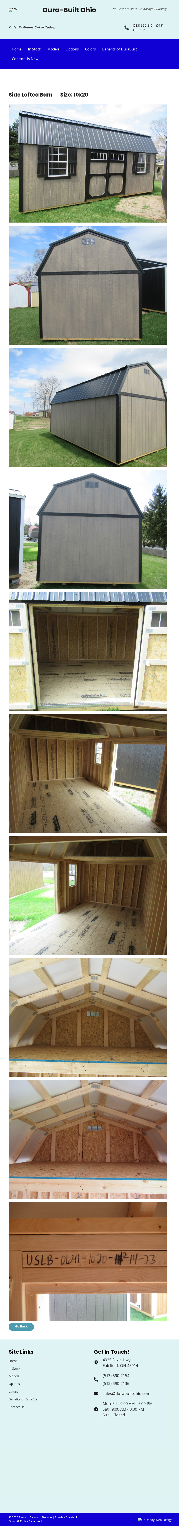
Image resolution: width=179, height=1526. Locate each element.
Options (72, 49)
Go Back (21, 1326)
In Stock (34, 49)
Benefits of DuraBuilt (119, 49)
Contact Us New (25, 58)
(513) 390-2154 (143, 25)
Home (17, 49)
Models (53, 49)
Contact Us (16, 1407)
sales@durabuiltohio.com (126, 1393)
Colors (90, 49)
